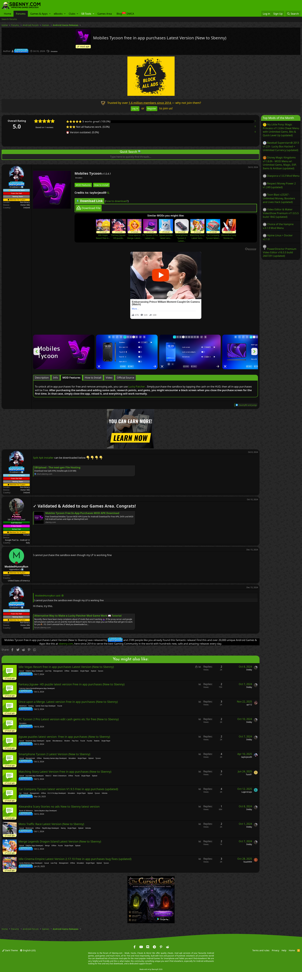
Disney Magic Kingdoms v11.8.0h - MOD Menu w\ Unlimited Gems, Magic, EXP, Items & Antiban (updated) (279, 163)
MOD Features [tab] (71, 377)
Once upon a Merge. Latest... (134, 236)
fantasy (31, 706)
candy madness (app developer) (30, 863)
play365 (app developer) (50, 828)
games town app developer (46, 706)
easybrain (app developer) (35, 741)
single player (84, 671)
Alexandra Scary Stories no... (228, 236)
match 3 (48, 776)
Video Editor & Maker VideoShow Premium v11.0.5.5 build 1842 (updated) (281, 213)
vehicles (104, 793)
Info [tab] (55, 377)
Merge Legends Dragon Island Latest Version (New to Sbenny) (60, 841)
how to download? (117, 201)
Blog (119, 13)
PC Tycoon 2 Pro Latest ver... (150, 236)
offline (66, 671)
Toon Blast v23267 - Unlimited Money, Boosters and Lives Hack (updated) (279, 198)
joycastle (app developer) (35, 776)
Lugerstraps (246, 792)
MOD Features (83, 184)
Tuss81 (249, 774)
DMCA (130, 13)
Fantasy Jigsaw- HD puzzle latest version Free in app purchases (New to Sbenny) (71, 684)
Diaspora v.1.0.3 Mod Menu (283, 175)
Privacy (275, 950)
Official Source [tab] (125, 377)
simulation (54, 51)
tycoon (100, 671)
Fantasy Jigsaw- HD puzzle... (118, 236)
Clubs (72, 13)
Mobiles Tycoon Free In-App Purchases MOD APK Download (82, 513)
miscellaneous (57, 741)
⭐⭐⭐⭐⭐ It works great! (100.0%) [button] (88, 121)
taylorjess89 (246, 757)
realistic (97, 741)
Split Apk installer (43, 457)
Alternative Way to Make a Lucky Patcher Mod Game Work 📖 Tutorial (78, 615)
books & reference (26, 811)
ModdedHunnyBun (16, 566)
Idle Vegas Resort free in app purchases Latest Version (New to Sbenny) (66, 667)
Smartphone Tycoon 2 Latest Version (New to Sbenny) (54, 754)
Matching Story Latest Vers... (197, 236)
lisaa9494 (247, 861)
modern (67, 741)
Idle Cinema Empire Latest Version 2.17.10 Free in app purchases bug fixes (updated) (75, 859)
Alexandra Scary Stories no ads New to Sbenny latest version (59, 807)
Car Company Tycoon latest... (213, 236)
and (247, 405)
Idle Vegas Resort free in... (103, 236)
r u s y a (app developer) (57, 793)
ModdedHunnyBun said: (48, 595)
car (20, 793)
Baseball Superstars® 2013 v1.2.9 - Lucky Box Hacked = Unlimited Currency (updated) (281, 146)
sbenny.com (66, 643)
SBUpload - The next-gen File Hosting (57, 467)
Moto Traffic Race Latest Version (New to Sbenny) (51, 824)
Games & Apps (39, 13)
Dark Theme (11, 950)
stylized (93, 671)
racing (63, 828)
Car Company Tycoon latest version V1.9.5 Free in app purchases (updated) (68, 789)
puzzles (89, 741)
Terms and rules (260, 950)
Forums (20, 13)
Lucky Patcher (136, 386)
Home (7, 13)
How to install (101, 184)
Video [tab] (109, 377)
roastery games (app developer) (55, 758)
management (58, 671)
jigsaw (48, 741)
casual (21, 671)
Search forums (9, 19)
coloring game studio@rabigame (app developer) (37, 688)
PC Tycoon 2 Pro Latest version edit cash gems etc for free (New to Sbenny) (69, 719)
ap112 (249, 704)
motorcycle (30, 828)
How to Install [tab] (93, 377)
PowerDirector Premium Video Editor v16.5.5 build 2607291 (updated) (279, 252)
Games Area (104, 13)
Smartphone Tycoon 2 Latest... (181, 238)
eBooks (58, 13)
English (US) (29, 950)
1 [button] (255, 121)
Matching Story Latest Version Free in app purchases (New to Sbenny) (65, 772)
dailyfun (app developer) (34, 671)
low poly (48, 671)
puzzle (59, 706)
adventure (22, 706)
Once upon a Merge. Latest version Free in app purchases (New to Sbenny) (68, 702)
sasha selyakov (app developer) (45, 811)
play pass (75, 741)
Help (284, 950)
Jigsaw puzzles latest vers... (166, 236)
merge (47, 846)
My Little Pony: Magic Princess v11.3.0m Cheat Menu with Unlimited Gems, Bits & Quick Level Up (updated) (281, 130)
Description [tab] (42, 377)
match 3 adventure (59, 776)
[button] (49, 14)
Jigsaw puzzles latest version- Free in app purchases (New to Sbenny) (64, 737)
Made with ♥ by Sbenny (151, 969)
